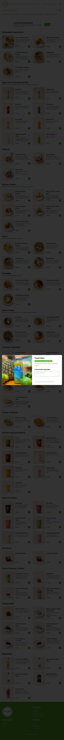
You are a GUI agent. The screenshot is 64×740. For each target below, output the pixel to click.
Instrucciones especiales (42, 369)
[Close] (60, 357)
